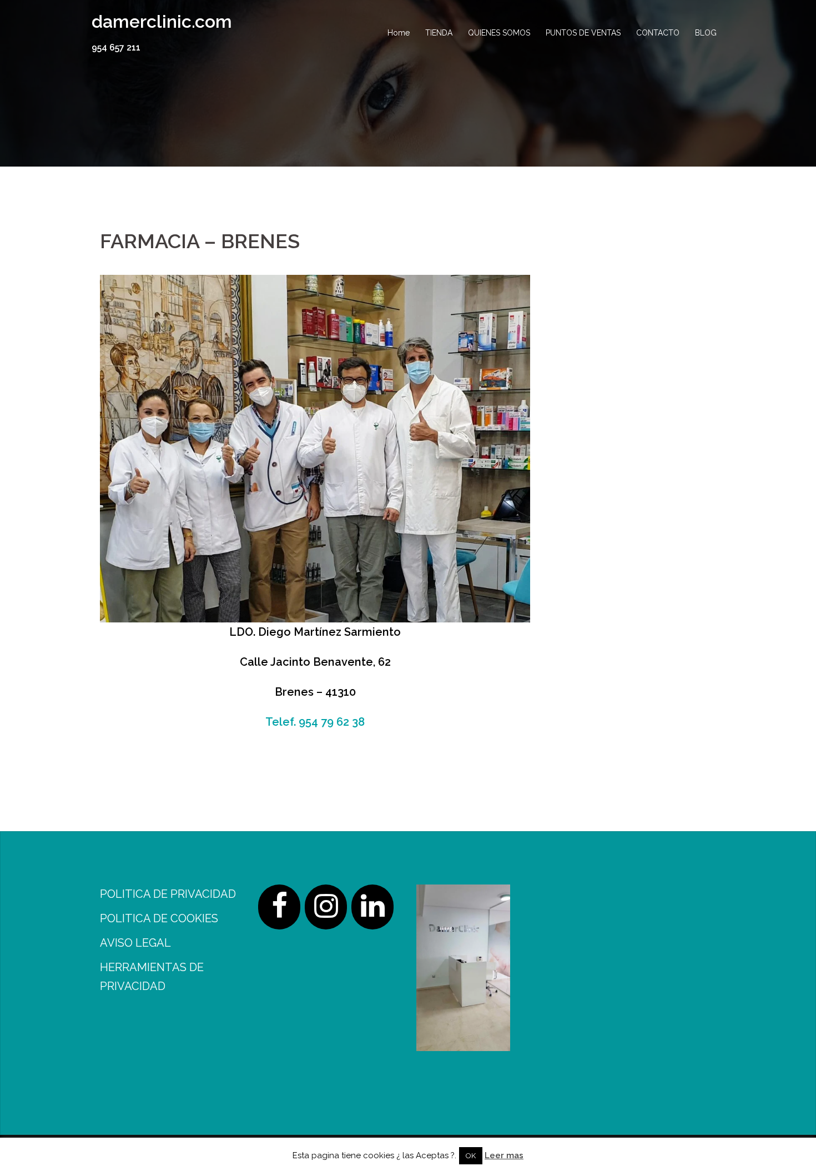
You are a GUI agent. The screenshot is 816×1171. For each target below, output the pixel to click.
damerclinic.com (162, 21)
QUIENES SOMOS (499, 32)
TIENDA (438, 32)
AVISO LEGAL (135, 942)
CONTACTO (657, 32)
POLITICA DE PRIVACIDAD (168, 894)
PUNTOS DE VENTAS (583, 32)
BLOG (706, 32)
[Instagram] (326, 906)
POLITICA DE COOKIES (159, 918)
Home (398, 32)
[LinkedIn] (372, 906)
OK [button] (471, 1156)
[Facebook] (279, 906)
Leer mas (504, 1155)
